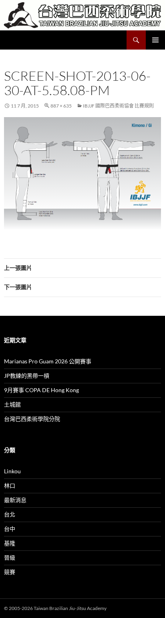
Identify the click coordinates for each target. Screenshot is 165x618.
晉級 (9, 557)
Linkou (12, 471)
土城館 (12, 404)
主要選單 (155, 40)
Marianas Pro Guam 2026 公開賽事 (47, 361)
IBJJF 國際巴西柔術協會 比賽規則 (118, 106)
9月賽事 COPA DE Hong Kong (41, 390)
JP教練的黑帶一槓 (26, 375)
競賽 (9, 571)
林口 (9, 485)
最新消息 (15, 499)
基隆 (9, 543)
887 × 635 (61, 106)
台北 (9, 514)
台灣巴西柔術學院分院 (32, 418)
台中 (9, 528)
